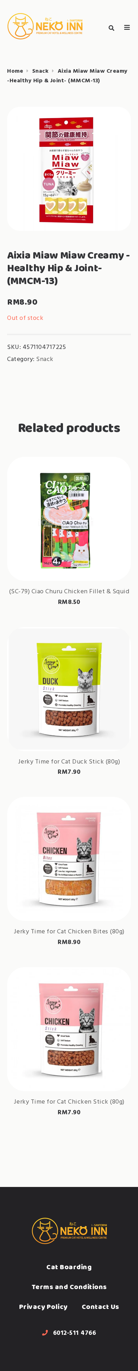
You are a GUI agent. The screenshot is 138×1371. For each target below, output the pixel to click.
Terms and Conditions (69, 1287)
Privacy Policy (43, 1306)
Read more (69, 558)
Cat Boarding (69, 1267)
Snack (40, 71)
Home (15, 71)
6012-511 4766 (74, 1333)
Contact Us (100, 1306)
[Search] (111, 28)
